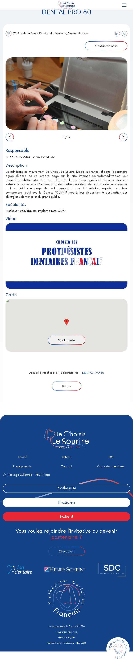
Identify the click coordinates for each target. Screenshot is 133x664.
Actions (66, 457)
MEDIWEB (81, 643)
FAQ (111, 457)
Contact (66, 466)
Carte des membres (110, 466)
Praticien (66, 502)
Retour (66, 386)
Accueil (34, 373)
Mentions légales (66, 637)
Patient (66, 516)
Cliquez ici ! (66, 551)
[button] (66, 322)
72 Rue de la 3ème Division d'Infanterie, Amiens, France (50, 33)
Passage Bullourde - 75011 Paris (29, 475)
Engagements (22, 466)
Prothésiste (49, 373)
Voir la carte (66, 340)
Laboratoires (69, 373)
